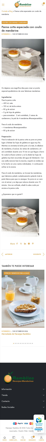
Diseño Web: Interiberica (27, 431)
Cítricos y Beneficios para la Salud (16, 273)
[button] (13, 343)
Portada (4, 11)
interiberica (6, 34)
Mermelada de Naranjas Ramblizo (16, 334)
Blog (11, 11)
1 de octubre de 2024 (20, 34)
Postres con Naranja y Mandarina (14, 22)
